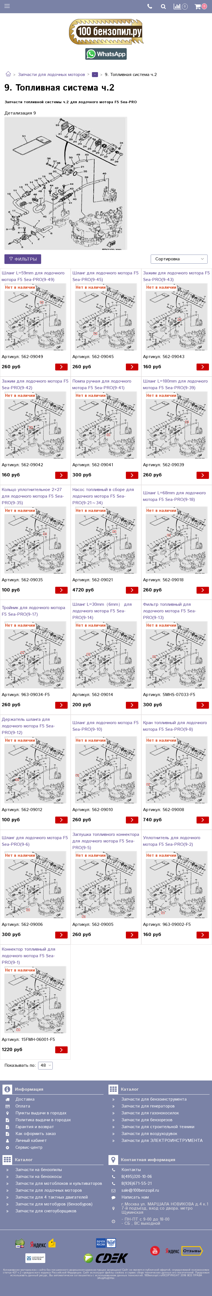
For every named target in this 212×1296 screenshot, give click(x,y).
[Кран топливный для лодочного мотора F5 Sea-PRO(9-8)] (176, 769)
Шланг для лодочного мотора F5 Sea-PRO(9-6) (35, 841)
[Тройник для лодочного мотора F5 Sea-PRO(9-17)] (35, 654)
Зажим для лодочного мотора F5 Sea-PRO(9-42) (35, 384)
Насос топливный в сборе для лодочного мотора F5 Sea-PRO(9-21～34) (103, 496)
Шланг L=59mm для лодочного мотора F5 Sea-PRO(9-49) (33, 276)
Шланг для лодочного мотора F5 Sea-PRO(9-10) (105, 726)
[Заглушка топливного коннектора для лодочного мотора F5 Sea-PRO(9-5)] (106, 884)
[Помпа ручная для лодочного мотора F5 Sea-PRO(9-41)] (106, 425)
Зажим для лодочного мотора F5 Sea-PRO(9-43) (176, 276)
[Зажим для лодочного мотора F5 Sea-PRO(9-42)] (35, 425)
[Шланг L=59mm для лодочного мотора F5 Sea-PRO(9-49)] (35, 316)
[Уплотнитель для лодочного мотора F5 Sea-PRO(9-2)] (176, 884)
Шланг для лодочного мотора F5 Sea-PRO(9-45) (105, 276)
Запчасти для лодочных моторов (51, 75)
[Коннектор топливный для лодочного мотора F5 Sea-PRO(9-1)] (35, 999)
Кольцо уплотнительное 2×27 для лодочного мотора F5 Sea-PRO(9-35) (33, 496)
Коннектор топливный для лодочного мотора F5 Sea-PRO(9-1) (28, 956)
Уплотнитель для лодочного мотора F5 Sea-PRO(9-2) (171, 841)
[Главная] (8, 75)
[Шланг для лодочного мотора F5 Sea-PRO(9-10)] (106, 769)
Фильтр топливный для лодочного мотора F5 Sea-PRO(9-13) (169, 611)
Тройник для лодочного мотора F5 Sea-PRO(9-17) (33, 611)
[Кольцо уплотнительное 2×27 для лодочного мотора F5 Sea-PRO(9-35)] (35, 540)
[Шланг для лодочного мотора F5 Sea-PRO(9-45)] (106, 316)
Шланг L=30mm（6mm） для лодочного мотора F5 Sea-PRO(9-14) (102, 611)
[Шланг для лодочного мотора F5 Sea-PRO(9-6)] (35, 884)
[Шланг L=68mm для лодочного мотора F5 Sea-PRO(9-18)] (176, 540)
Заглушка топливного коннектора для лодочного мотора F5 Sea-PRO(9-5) (105, 841)
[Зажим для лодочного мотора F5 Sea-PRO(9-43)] (176, 316)
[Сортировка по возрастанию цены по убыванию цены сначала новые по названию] (179, 259)
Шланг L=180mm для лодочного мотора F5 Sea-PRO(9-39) (175, 384)
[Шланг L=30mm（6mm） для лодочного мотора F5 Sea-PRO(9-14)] (106, 654)
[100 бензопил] (106, 31)
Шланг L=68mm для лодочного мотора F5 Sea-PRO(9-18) (174, 496)
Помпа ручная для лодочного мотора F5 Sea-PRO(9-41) (101, 384)
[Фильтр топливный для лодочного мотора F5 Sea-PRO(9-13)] (176, 654)
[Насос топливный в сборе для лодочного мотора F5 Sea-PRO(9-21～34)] (106, 540)
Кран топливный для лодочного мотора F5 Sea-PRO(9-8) (175, 726)
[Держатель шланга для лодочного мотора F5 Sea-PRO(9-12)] (35, 769)
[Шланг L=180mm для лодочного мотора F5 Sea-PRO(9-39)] (176, 425)
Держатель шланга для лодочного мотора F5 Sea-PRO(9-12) (28, 726)
